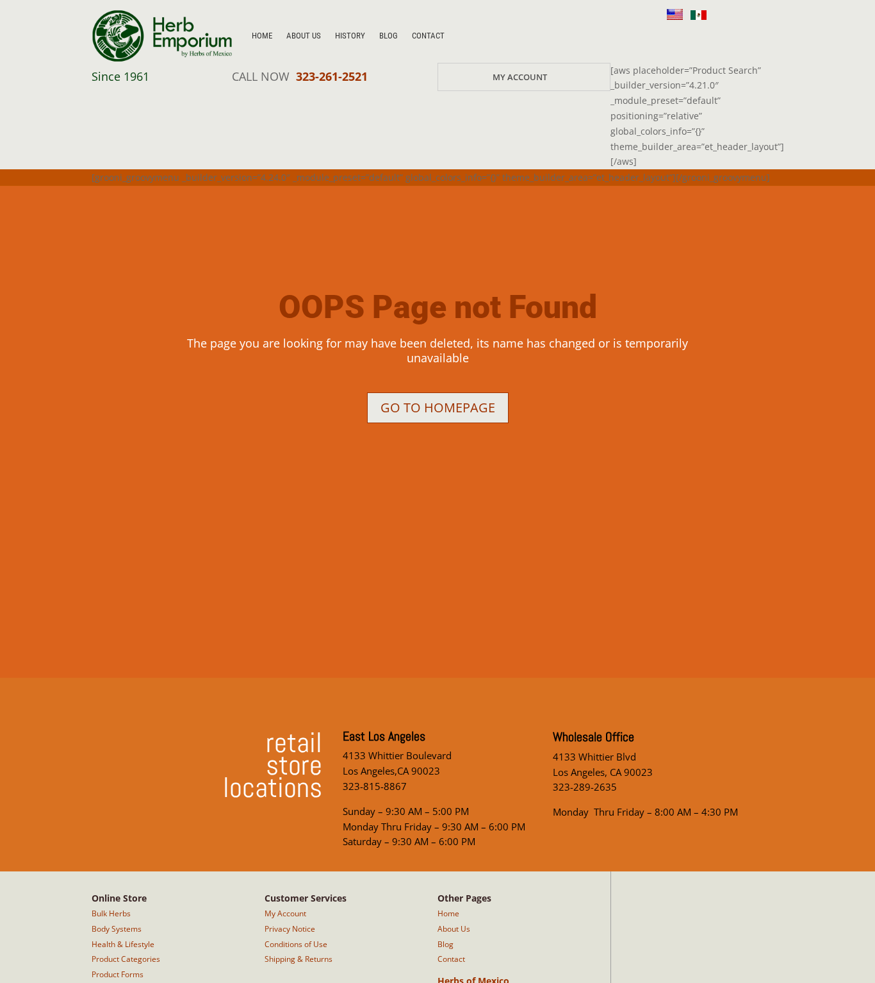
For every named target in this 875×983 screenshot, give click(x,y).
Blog (388, 35)
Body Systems (117, 928)
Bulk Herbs (111, 913)
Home (262, 35)
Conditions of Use (296, 944)
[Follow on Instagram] (670, 36)
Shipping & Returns (298, 959)
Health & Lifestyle (123, 944)
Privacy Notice (290, 928)
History (350, 35)
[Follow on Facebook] (701, 36)
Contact (428, 35)
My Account (520, 77)
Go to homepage (437, 407)
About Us (303, 35)
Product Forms (117, 974)
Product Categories (126, 959)
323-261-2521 (332, 76)
